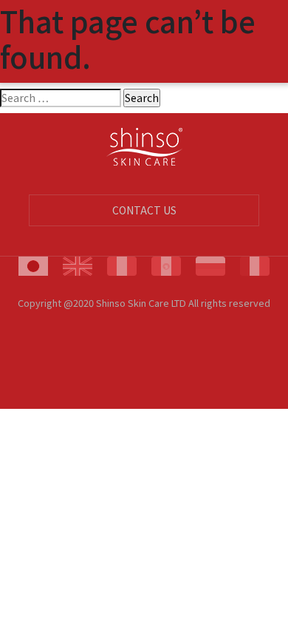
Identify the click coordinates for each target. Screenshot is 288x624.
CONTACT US (144, 210)
